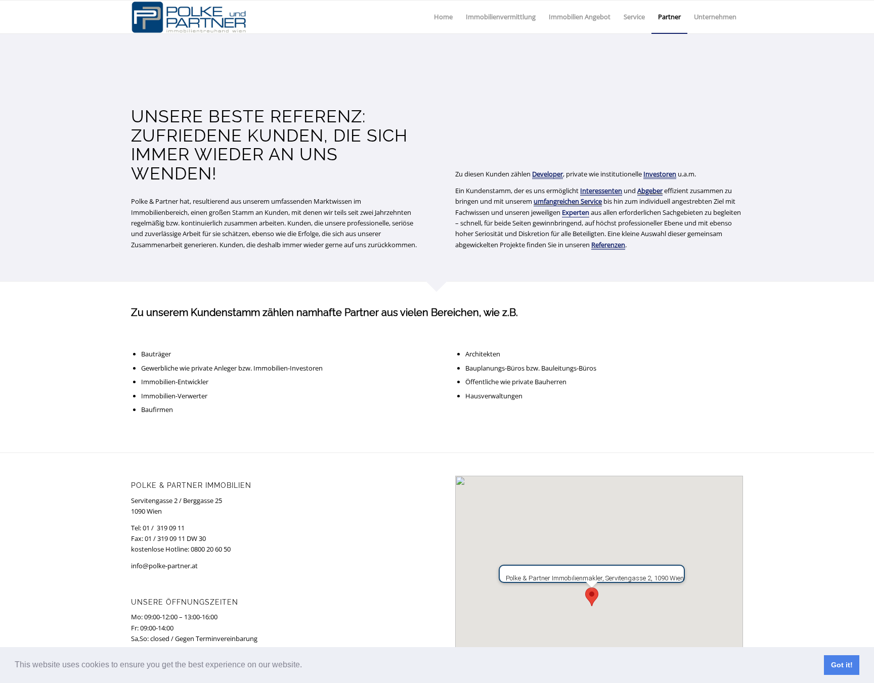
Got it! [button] (842, 665)
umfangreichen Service (568, 201)
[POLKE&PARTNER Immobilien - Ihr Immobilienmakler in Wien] (189, 17)
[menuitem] (443, 17)
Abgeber (650, 190)
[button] (305, 665)
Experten (575, 212)
